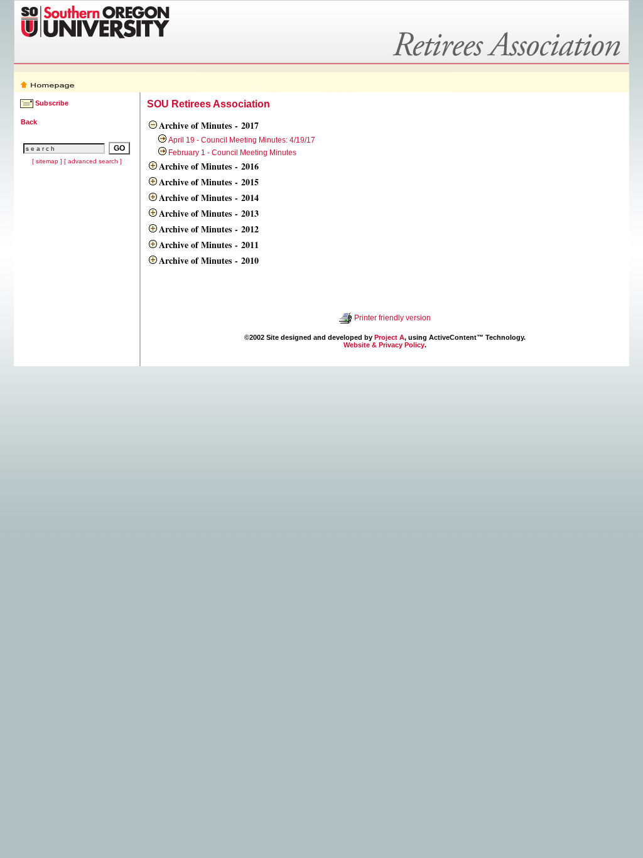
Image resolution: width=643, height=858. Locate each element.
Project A (389, 337)
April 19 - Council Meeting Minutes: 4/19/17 (241, 140)
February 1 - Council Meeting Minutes (232, 152)
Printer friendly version (392, 317)
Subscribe (51, 103)
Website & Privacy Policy (383, 345)
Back (29, 122)
